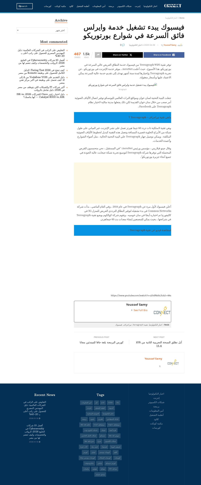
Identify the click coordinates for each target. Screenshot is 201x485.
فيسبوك (118, 325)
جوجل (103, 430)
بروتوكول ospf (99, 425)
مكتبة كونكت (60, 6)
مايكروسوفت (89, 463)
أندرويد (111, 408)
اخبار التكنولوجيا (150, 6)
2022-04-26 (149, 45)
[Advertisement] (122, 183)
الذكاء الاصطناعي (112, 419)
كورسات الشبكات (105, 458)
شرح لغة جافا (89, 441)
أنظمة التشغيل (83, 6)
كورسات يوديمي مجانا (87, 458)
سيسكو (102, 436)
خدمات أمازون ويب (90, 430)
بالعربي (100, 419)
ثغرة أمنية (112, 430)
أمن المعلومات (98, 6)
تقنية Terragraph (140, 325)
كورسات (47, 6)
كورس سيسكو (111, 463)
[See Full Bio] (132, 310)
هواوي (95, 469)
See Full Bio (140, 310)
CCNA (110, 403)
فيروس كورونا (115, 447)
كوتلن (93, 452)
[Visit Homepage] (173, 6)
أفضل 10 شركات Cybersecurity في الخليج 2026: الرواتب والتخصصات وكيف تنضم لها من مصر (41, 63)
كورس (85, 452)
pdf (102, 403)
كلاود (71, 6)
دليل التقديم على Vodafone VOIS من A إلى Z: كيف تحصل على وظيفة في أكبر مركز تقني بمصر (42, 80)
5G (118, 403)
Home (182, 18)
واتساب (86, 469)
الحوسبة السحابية (93, 414)
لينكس (100, 463)
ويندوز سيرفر (100, 474)
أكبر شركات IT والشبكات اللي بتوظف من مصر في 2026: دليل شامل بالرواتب (41, 88)
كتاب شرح (83, 447)
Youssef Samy (170, 45)
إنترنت (137, 6)
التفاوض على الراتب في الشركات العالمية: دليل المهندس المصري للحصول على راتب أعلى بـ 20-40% (41, 53)
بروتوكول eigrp (114, 425)
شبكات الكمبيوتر (124, 6)
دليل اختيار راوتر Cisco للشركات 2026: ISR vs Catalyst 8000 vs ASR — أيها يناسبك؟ (41, 95)
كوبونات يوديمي (104, 452)
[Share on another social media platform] (98, 55)
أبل (96, 403)
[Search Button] (20, 6)
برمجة (111, 6)
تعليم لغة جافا (85, 425)
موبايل (103, 469)
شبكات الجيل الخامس (89, 436)
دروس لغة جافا (114, 436)
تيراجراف (127, 325)
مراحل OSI (113, 469)
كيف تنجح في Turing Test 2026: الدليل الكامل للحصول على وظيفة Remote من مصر (41, 71)
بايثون (92, 419)
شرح (99, 441)
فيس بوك (94, 447)
